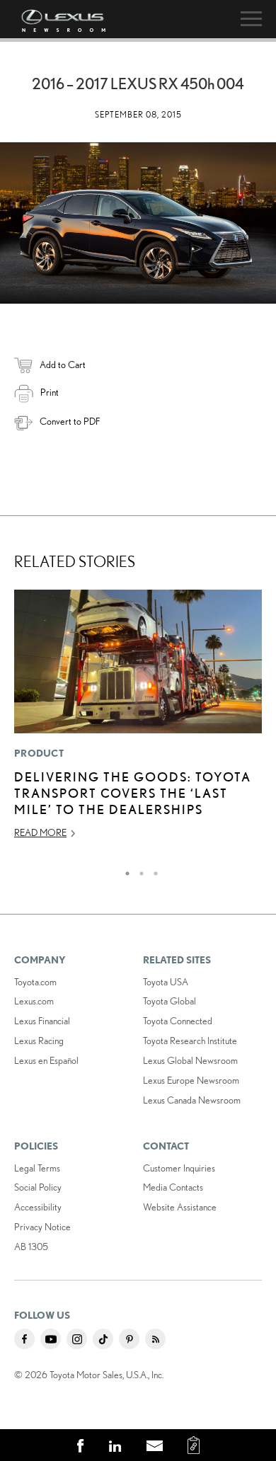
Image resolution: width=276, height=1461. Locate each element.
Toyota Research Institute (190, 1040)
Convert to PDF (70, 421)
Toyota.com (35, 981)
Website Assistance (180, 1207)
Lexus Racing (39, 1040)
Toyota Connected (177, 1020)
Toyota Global (169, 1001)
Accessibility (38, 1207)
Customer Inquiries (179, 1168)
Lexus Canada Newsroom (192, 1100)
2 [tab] (138, 869)
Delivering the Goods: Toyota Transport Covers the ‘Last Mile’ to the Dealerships (132, 793)
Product (39, 753)
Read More (40, 832)
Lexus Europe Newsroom (191, 1080)
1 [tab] (123, 869)
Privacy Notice (42, 1226)
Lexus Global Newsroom (190, 1060)
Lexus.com (34, 1001)
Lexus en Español (46, 1060)
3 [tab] (152, 869)
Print (49, 392)
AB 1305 (31, 1246)
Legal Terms (37, 1168)
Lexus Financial (42, 1020)
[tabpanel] (138, 721)
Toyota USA (165, 981)
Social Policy (38, 1187)
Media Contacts (173, 1187)
